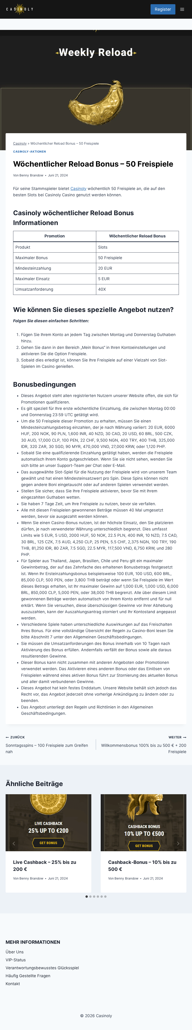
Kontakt (13, 983)
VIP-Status (16, 960)
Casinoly (20, 143)
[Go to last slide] (14, 843)
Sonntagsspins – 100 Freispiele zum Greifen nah (47, 744)
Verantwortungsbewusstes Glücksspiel (42, 968)
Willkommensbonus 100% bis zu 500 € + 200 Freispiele (143, 744)
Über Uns (15, 952)
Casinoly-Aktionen (29, 151)
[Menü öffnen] (182, 9)
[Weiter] (178, 843)
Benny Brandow (31, 175)
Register (163, 9)
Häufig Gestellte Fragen (28, 975)
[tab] (86, 896)
